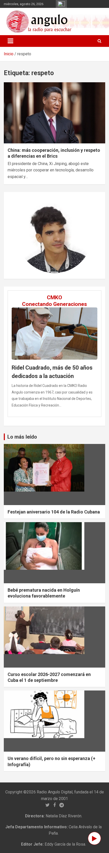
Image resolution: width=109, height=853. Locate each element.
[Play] (94, 838)
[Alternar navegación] (10, 41)
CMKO (54, 297)
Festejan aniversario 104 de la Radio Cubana (54, 511)
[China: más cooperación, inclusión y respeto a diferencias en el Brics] (54, 112)
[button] (22, 235)
